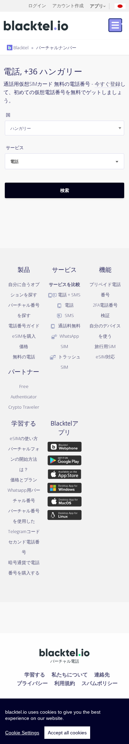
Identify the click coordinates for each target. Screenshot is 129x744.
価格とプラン (23, 480)
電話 (69, 305)
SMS (69, 315)
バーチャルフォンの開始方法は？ (24, 459)
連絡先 (102, 674)
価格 (23, 346)
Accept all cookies (67, 732)
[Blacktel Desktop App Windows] (64, 489)
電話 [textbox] (14, 161)
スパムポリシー (100, 683)
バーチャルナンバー (56, 47)
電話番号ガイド (24, 326)
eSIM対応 (105, 357)
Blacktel (20, 47)
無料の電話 (24, 357)
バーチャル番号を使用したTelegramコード (24, 521)
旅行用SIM (105, 346)
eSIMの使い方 (24, 438)
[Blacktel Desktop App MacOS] (64, 503)
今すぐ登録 (107, 83)
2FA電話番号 (105, 305)
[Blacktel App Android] (64, 462)
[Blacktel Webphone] (64, 448)
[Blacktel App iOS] (64, 475)
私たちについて (70, 674)
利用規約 (64, 683)
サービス (15, 147)
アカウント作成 (68, 5)
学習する (34, 674)
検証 (105, 315)
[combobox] (64, 161)
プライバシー (32, 683)
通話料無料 (68, 326)
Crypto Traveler (23, 407)
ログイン (37, 5)
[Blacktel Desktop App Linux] (64, 516)
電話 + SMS (68, 295)
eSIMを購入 (24, 336)
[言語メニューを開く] (120, 5)
